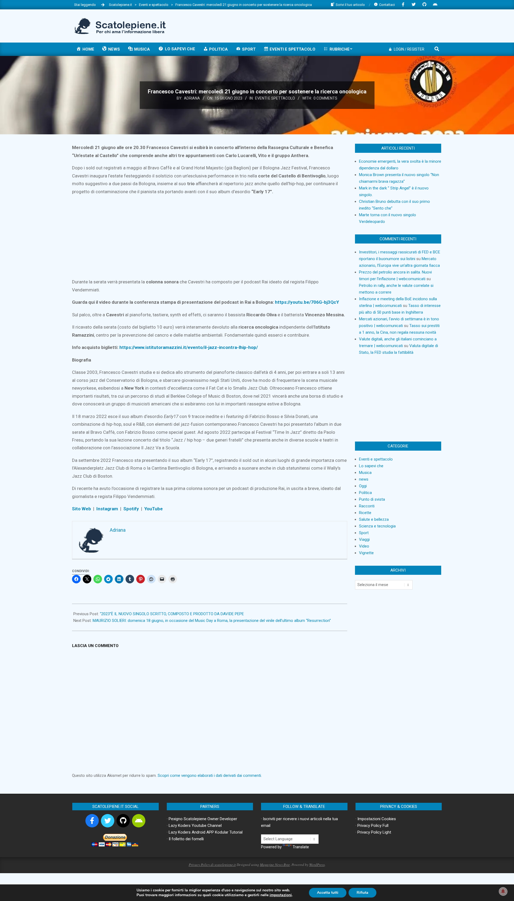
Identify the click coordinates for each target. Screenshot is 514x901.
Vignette (366, 552)
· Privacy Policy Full (372, 825)
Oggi (363, 486)
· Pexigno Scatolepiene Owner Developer (202, 818)
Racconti (367, 506)
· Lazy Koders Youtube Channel (194, 825)
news (363, 479)
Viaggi (364, 539)
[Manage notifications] (503, 891)
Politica (365, 492)
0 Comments (325, 98)
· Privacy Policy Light (373, 832)
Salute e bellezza (374, 519)
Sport (364, 532)
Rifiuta (362, 892)
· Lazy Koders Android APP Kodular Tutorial (205, 832)
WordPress (317, 864)
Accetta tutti (327, 892)
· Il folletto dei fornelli (185, 839)
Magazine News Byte (275, 864)
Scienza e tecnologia (377, 526)
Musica (365, 472)
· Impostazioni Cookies (376, 818)
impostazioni (281, 895)
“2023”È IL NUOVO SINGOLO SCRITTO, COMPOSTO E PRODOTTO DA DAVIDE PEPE (172, 613)
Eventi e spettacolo (275, 98)
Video (364, 546)
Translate (301, 847)
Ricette (365, 512)
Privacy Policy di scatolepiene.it (212, 864)
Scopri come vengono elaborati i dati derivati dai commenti (209, 775)
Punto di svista (372, 499)
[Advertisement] (342, 25)
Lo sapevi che (371, 465)
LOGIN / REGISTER (409, 49)
